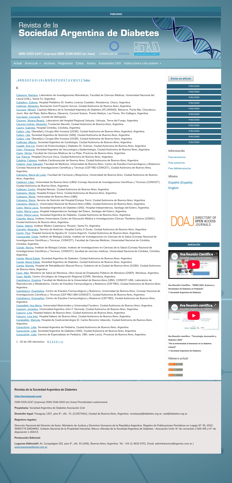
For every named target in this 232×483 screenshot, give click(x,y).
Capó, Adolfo (23, 276)
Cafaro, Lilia (23, 131)
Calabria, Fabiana (26, 160)
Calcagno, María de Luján (31, 174)
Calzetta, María (25, 218)
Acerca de (32, 63)
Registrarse (65, 63)
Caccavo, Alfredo (26, 109)
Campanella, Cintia (27, 236)
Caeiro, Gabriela (25, 127)
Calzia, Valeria (24, 225)
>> (61, 341)
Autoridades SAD (110, 63)
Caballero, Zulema (27, 102)
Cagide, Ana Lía (25, 145)
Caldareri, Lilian (25, 182)
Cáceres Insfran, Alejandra (31, 124)
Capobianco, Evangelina (30, 291)
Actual (18, 63)
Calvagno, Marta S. (27, 203)
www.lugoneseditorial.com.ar (30, 446)
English (173, 188)
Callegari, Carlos (25, 189)
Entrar (80, 63)
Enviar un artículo (181, 78)
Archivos (49, 63)
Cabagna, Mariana (27, 95)
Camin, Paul (23, 233)
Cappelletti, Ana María (29, 305)
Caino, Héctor (24, 153)
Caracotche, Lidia (26, 327)
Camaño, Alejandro (27, 229)
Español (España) (180, 182)
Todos (86, 80)
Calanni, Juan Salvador (29, 164)
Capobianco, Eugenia (28, 280)
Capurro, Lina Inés (27, 316)
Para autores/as (176, 162)
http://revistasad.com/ (28, 396)
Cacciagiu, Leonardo (28, 116)
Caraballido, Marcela (28, 319)
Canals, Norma (25, 247)
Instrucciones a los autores (141, 63)
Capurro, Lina (24, 312)
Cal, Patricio (23, 156)
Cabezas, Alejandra (27, 106)
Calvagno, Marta (25, 192)
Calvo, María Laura (27, 207)
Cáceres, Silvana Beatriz (30, 120)
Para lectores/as (177, 157)
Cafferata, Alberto (26, 142)
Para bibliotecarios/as (179, 168)
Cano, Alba (22, 272)
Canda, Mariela (25, 265)
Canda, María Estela (28, 258)
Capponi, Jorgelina (27, 309)
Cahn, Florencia (25, 149)
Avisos (91, 63)
